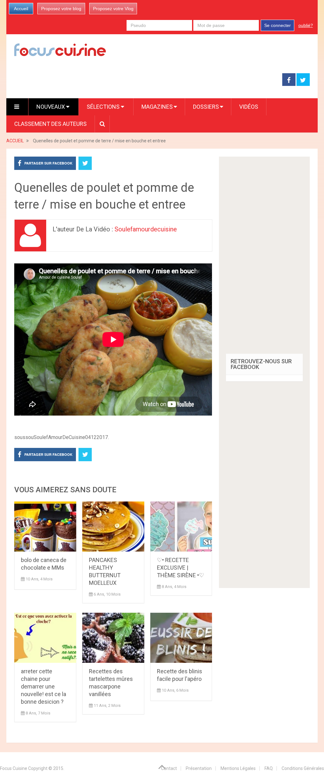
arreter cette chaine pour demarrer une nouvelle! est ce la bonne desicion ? (43, 686)
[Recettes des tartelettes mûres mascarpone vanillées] (113, 638)
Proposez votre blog (61, 8)
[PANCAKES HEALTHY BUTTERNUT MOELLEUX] (113, 526)
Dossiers (206, 106)
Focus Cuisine (13, 768)
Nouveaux (51, 106)
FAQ (269, 768)
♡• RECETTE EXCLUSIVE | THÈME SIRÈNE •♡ (180, 567)
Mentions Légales (238, 768)
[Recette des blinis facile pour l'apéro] (181, 638)
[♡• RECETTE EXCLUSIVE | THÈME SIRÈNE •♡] (181, 526)
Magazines (157, 106)
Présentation (199, 768)
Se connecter (277, 25)
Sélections (104, 106)
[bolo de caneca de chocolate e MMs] (45, 526)
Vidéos (248, 106)
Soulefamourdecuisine (146, 229)
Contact (169, 768)
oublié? (305, 25)
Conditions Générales (303, 768)
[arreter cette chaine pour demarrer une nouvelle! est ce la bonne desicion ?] (45, 638)
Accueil (21, 8)
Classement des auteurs (50, 123)
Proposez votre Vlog (113, 8)
